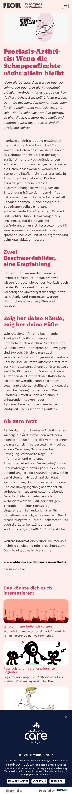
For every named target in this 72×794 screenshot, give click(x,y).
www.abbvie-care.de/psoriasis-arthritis (34, 562)
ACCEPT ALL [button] (39, 781)
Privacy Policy (13, 791)
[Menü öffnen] (65, 6)
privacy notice (20, 764)
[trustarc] (61, 791)
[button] (66, 717)
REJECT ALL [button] (57, 781)
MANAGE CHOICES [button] (18, 781)
